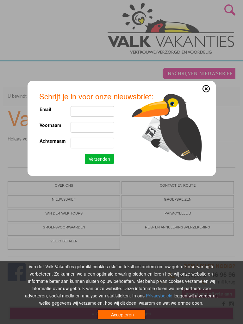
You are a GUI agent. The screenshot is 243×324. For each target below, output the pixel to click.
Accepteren (122, 314)
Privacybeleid (159, 295)
